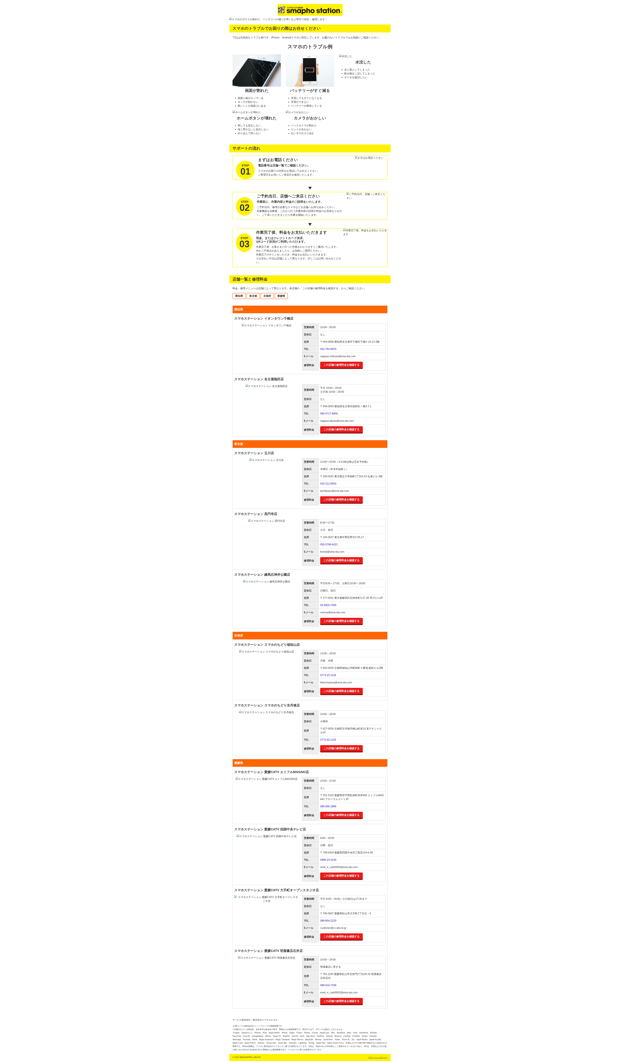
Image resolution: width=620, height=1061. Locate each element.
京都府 (267, 296)
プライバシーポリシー (378, 1057)
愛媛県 (281, 296)
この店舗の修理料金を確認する (341, 364)
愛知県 (239, 296)
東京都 (253, 296)
